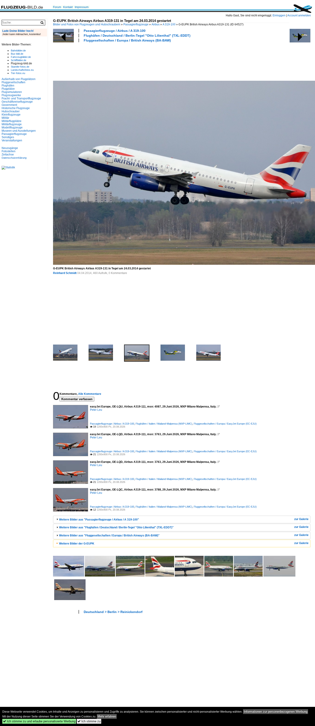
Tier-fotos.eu (18, 73)
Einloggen (279, 15)
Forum (57, 7)
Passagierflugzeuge (136, 24)
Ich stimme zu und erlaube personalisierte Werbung (39, 721)
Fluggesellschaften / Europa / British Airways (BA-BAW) (127, 40)
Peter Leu (96, 409)
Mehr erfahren (107, 716)
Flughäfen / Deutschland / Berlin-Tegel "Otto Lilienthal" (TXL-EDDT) (137, 35)
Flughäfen (8, 85)
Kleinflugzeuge (11, 114)
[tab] (181, 519)
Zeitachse (8, 154)
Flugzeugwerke (11, 95)
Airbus (156, 24)
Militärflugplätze (11, 121)
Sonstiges (8, 137)
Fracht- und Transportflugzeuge (21, 98)
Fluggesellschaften (13, 82)
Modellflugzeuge (12, 127)
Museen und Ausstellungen (19, 130)
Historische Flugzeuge (16, 108)
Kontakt (68, 7)
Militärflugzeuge (12, 124)
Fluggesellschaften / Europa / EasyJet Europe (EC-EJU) (225, 423)
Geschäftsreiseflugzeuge (17, 101)
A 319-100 (169, 24)
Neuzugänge (10, 148)
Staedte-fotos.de (20, 66)
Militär (5, 117)
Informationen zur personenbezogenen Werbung (275, 711)
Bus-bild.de (17, 53)
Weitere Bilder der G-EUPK (76, 543)
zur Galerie (301, 519)
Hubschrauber (11, 111)
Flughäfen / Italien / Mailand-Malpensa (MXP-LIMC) (164, 423)
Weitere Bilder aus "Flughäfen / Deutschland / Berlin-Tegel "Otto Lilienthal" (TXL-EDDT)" (116, 527)
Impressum (82, 7)
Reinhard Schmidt (65, 273)
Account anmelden (299, 15)
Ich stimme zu (89, 721)
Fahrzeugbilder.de (21, 57)
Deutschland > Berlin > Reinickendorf (113, 612)
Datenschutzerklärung (14, 157)
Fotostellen (8, 151)
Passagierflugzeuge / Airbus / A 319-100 (115, 31)
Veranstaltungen (12, 140)
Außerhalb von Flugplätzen (19, 79)
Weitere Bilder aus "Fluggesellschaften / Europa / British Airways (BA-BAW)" (109, 535)
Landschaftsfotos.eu (22, 69)
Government (9, 105)
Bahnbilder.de (18, 50)
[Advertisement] (137, 61)
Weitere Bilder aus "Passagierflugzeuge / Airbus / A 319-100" (99, 519)
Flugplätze (8, 88)
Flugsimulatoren (12, 92)
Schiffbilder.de (18, 60)
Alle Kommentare (89, 394)
